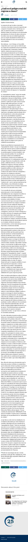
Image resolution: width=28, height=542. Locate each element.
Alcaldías (6, 6)
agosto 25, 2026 (16, 505)
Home (2, 6)
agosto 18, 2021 (14, 15)
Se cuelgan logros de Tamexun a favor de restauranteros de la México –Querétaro (19, 502)
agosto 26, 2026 (16, 498)
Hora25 (6, 15)
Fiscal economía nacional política (18, 460)
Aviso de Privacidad (11, 537)
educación (6, 460)
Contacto (3, 537)
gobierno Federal (6, 463)
